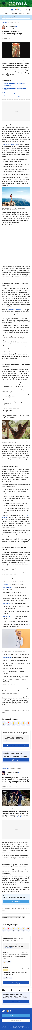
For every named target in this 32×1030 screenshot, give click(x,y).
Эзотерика (5, 13)
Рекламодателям (16, 1020)
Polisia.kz (20, 817)
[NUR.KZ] (16, 10)
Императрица (7, 587)
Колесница (6, 603)
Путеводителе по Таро (11, 144)
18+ (23, 917)
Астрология (14, 13)
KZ (26, 9)
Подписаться (16, 901)
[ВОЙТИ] (29, 9)
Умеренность (7, 657)
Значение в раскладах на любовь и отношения (14, 84)
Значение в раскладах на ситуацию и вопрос (15, 89)
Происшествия (6, 768)
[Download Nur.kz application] (16, 3)
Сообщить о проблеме (16, 1015)
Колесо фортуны (8, 616)
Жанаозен (18, 917)
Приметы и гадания (13, 22)
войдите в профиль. (10, 740)
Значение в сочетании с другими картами (16, 96)
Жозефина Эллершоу (14, 309)
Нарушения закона (16, 768)
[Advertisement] (16, 111)
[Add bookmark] (28, 990)
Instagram (17, 760)
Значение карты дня (10, 93)
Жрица (5, 584)
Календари (21, 13)
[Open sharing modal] (20, 990)
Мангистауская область (8, 917)
